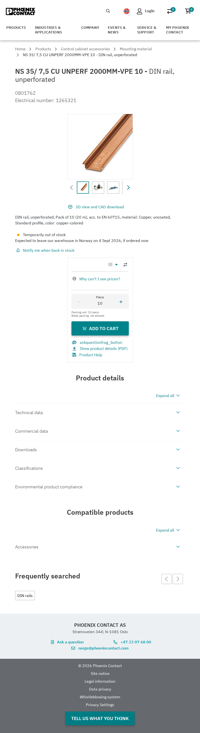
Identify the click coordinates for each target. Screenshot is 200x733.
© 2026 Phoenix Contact (100, 665)
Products (16, 27)
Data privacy (100, 689)
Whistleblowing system (100, 696)
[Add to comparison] (125, 264)
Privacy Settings (100, 704)
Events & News (117, 29)
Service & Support (147, 29)
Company (90, 27)
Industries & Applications (48, 29)
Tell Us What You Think (100, 718)
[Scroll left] (71, 187)
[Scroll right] (128, 187)
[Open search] (108, 11)
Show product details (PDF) (104, 348)
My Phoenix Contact (177, 29)
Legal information (100, 681)
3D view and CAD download (100, 206)
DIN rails (25, 595)
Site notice (100, 673)
